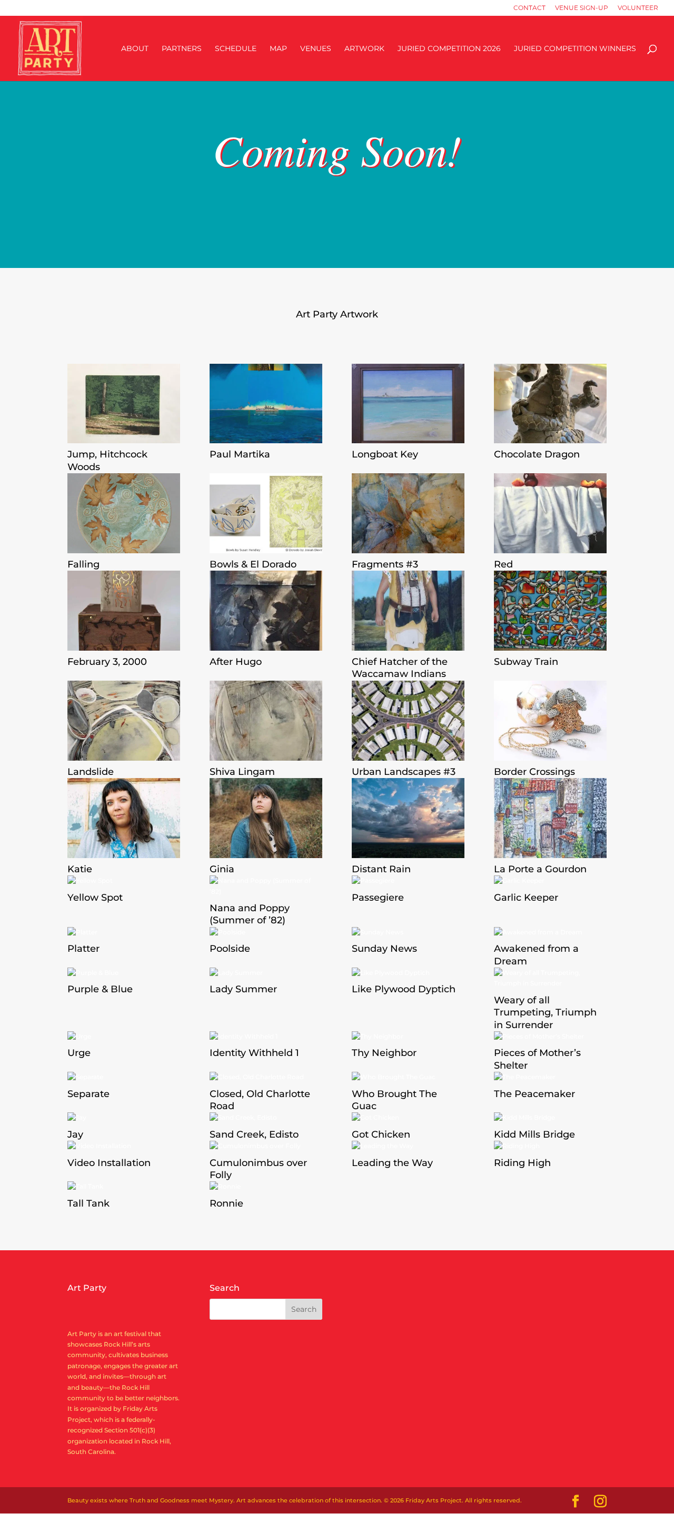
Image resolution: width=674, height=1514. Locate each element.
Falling (83, 564)
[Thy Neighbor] (408, 1036)
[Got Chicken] (408, 1117)
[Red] (550, 513)
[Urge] (123, 1036)
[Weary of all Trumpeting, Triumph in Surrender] (550, 978)
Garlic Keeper (526, 897)
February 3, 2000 (107, 662)
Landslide (90, 772)
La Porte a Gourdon (540, 869)
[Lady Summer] (266, 973)
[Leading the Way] (408, 1146)
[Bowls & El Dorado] (266, 513)
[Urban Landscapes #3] (408, 721)
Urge (79, 1053)
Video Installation (109, 1163)
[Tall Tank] (123, 1186)
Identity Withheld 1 (254, 1053)
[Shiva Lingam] (266, 721)
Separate (88, 1094)
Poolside (230, 948)
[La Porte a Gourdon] (550, 818)
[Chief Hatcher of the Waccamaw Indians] (408, 611)
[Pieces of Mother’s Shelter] (550, 1036)
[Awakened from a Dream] (550, 932)
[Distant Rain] (408, 818)
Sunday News (384, 948)
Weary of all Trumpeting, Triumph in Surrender (545, 1012)
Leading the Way (392, 1163)
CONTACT (529, 8)
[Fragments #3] (408, 513)
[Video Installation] (123, 1146)
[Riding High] (550, 1146)
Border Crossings (534, 772)
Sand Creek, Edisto (254, 1134)
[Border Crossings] (550, 721)
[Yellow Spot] (123, 880)
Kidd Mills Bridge (534, 1134)
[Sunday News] (408, 932)
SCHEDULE (235, 49)
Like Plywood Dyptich (403, 989)
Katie (79, 869)
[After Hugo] (266, 611)
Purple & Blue (100, 989)
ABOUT (134, 49)
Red (503, 564)
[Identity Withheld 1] (266, 1036)
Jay (75, 1134)
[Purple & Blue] (123, 973)
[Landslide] (123, 721)
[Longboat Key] (408, 404)
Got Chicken (381, 1134)
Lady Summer (243, 989)
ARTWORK (364, 49)
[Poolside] (266, 932)
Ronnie (226, 1203)
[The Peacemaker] (550, 1077)
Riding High (522, 1163)
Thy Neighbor (384, 1053)
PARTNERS (182, 49)
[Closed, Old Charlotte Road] (266, 1077)
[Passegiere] (408, 880)
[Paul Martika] (266, 404)
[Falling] (123, 513)
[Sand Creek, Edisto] (266, 1117)
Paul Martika (240, 454)
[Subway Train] (550, 611)
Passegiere (378, 897)
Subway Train (526, 662)
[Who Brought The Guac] (408, 1077)
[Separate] (123, 1077)
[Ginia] (266, 818)
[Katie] (123, 818)
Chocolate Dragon (537, 454)
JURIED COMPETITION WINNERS (575, 49)
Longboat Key (385, 454)
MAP (278, 49)
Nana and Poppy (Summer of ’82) (250, 914)
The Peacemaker (534, 1094)
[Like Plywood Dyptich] (408, 973)
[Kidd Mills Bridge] (550, 1117)
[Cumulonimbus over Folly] (266, 1146)
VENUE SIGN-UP (581, 8)
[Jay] (123, 1117)
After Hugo (236, 662)
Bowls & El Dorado (253, 564)
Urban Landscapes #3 (403, 772)
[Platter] (123, 932)
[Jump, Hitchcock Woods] (123, 404)
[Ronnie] (266, 1186)
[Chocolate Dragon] (550, 404)
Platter (83, 948)
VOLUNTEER (638, 8)
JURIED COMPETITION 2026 (449, 49)
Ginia (222, 869)
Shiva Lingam (242, 772)
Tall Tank (88, 1203)
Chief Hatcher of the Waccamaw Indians (400, 668)
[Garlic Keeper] (550, 880)
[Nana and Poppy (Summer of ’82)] (266, 886)
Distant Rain (381, 869)
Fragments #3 (385, 564)
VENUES (315, 49)
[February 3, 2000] (123, 611)
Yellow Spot (95, 897)
